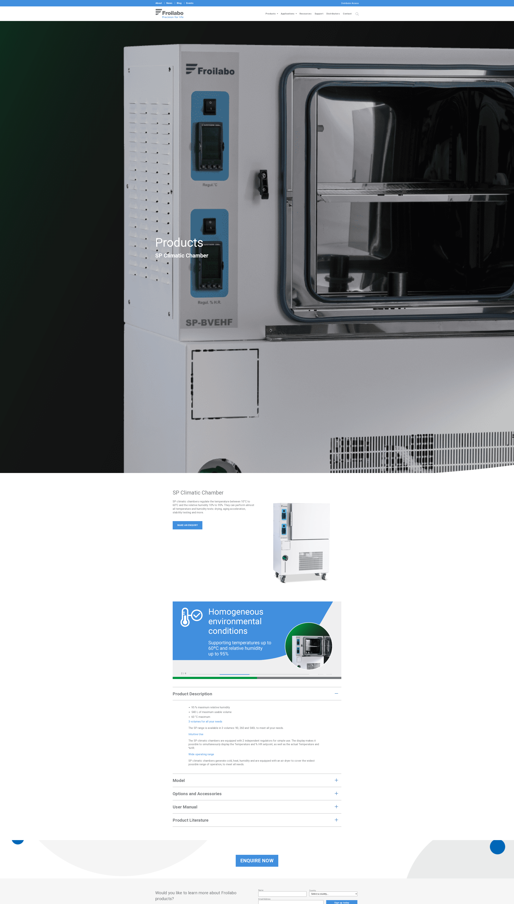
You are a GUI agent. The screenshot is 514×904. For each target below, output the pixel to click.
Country (312, 890)
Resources (306, 13)
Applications (287, 13)
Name (260, 890)
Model (179, 780)
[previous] (321, 674)
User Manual (185, 806)
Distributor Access (350, 3)
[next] (329, 674)
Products (271, 13)
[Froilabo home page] (169, 17)
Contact (347, 13)
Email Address (264, 899)
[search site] (357, 14)
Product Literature (191, 820)
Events (190, 3)
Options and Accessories (197, 793)
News (169, 3)
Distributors (333, 13)
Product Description (192, 693)
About (159, 3)
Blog (179, 3)
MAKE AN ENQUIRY (187, 525)
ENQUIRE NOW (256, 860)
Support (319, 13)
